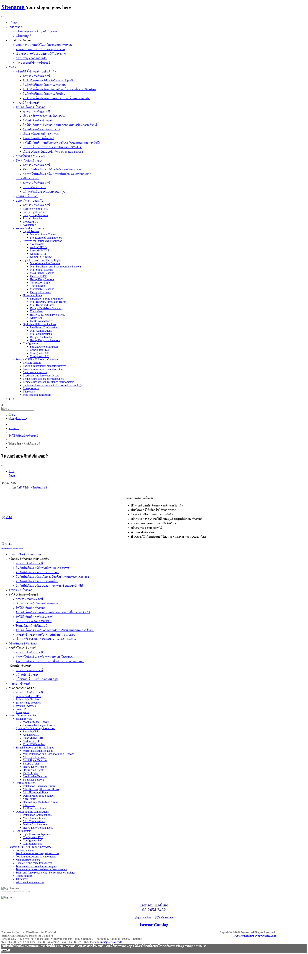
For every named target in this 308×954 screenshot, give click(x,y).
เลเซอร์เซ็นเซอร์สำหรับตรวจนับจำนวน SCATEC (52, 147)
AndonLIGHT (38, 253)
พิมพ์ (11, 471)
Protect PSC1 (30, 221)
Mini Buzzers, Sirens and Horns (48, 301)
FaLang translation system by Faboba (12, 548)
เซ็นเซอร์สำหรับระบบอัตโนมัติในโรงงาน (41, 53)
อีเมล (12, 475)
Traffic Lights (37, 285)
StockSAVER (38, 244)
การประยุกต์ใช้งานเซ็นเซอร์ (33, 62)
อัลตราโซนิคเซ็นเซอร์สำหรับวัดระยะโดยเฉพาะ (52, 169)
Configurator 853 (39, 356)
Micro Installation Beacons (45, 263)
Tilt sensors (29, 391)
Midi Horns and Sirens (42, 304)
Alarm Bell (36, 317)
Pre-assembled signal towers (46, 237)
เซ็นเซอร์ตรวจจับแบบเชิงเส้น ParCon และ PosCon (53, 151)
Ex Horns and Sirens (41, 321)
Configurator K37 (40, 349)
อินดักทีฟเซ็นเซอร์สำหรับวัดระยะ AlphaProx (50, 80)
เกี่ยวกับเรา (15, 26)
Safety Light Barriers (34, 212)
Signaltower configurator (44, 346)
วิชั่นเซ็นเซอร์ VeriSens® (30, 156)
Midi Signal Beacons (41, 269)
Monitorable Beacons (42, 288)
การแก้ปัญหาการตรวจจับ (31, 58)
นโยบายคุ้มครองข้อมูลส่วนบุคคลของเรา (181, 945)
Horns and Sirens (32, 295)
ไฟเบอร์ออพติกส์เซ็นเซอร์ (38, 138)
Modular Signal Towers (43, 234)
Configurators (30, 343)
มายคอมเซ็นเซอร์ (27, 196)
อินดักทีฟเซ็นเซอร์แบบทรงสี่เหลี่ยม (44, 93)
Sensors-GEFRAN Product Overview (37, 359)
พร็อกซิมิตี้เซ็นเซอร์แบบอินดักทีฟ (36, 71)
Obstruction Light (40, 282)
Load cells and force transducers (41, 375)
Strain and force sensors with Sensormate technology (52, 385)
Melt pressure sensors (35, 372)
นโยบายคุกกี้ (23, 35)
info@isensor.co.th (111, 941)
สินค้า (12, 67)
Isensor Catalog (154, 924)
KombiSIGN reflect (41, 256)
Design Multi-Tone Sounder (45, 308)
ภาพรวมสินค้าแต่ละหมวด (25, 554)
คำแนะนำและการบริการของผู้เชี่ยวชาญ (41, 49)
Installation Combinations (44, 327)
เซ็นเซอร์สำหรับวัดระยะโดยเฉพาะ (44, 116)
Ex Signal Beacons (40, 292)
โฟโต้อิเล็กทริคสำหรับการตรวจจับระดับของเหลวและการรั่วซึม (62, 142)
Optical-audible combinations (39, 324)
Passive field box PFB (35, 208)
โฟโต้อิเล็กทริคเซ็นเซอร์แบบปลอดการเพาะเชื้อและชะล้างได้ (60, 124)
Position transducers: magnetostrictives (44, 365)
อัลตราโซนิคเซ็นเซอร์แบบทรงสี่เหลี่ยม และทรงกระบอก (57, 173)
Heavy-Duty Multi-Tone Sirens (47, 314)
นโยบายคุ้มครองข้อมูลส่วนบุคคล (36, 31)
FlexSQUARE (38, 276)
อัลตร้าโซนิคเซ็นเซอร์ (29, 160)
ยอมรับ (5, 950)
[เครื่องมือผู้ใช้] (2, 465)
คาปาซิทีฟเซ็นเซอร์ (28, 102)
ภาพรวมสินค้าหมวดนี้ (36, 75)
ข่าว (11, 398)
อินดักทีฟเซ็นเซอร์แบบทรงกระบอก (44, 84)
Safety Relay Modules (35, 215)
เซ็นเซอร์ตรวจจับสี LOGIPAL (41, 133)
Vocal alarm (36, 311)
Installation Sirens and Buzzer (46, 298)
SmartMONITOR (40, 250)
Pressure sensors (32, 362)
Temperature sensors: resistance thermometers (48, 381)
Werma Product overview (30, 228)
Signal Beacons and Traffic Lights (42, 260)
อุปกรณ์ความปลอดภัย (29, 200)
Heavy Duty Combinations (45, 340)
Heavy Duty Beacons (42, 279)
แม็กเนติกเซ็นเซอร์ (27, 178)
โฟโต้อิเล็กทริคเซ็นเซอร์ (30, 107)
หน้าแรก (14, 22)
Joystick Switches (33, 218)
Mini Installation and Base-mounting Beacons (55, 266)
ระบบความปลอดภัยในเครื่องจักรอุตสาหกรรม (44, 44)
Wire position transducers (37, 394)
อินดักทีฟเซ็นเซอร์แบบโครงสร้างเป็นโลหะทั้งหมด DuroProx (59, 89)
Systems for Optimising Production (42, 240)
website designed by (255, 935)
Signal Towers (31, 231)
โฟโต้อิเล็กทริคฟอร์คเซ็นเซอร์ (41, 129)
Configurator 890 (39, 353)
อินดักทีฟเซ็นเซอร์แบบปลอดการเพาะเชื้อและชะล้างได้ (56, 98)
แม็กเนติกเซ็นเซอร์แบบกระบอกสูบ (44, 191)
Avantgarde (29, 224)
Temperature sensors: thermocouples (43, 378)
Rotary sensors (31, 388)
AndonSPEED (38, 247)
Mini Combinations (41, 330)
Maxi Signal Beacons (42, 272)
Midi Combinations (41, 333)
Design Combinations (42, 337)
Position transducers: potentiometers (43, 369)
